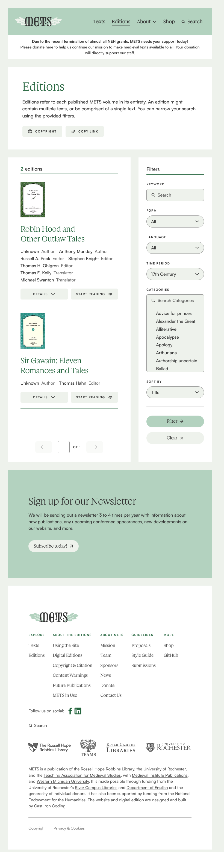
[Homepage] (53, 617)
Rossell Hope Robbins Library (107, 769)
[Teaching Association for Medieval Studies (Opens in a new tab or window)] (88, 747)
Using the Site (66, 646)
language (156, 237)
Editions (36, 655)
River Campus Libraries (96, 787)
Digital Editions (67, 655)
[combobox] (175, 300)
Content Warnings (70, 675)
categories (157, 290)
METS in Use (65, 695)
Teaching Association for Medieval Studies (82, 775)
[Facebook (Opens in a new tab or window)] (70, 711)
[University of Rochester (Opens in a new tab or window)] (168, 747)
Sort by (154, 382)
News (105, 675)
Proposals (141, 646)
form (151, 210)
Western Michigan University (63, 781)
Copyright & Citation (72, 666)
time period (158, 263)
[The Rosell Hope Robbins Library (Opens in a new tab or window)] (49, 748)
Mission (107, 646)
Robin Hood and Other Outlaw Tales (52, 234)
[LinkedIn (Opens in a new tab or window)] (78, 711)
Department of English (147, 787)
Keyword (155, 184)
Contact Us (111, 695)
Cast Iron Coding (50, 805)
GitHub (171, 655)
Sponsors (109, 666)
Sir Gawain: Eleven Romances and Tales (54, 365)
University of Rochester (164, 769)
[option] (175, 313)
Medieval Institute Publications (160, 775)
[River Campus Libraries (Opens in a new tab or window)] (121, 747)
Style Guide (142, 655)
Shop (168, 646)
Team (105, 655)
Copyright (37, 828)
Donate (107, 686)
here (49, 47)
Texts (33, 646)
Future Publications (71, 686)
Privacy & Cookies (69, 828)
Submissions (143, 666)
